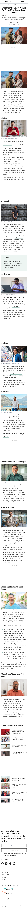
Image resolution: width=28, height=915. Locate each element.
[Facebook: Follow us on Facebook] (2, 863)
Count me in (14, 850)
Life (9, 4)
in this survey (19, 238)
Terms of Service (6, 902)
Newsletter (5, 872)
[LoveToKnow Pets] (7, 892)
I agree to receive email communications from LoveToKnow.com (15, 854)
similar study (12, 150)
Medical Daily (16, 307)
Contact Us (5, 879)
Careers (4, 877)
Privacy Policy (5, 900)
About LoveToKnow (7, 870)
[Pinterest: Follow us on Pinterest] (10, 863)
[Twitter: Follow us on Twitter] (6, 863)
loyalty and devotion (9, 310)
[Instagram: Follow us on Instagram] (14, 863)
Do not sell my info (6, 898)
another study (18, 243)
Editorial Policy (6, 875)
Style (12, 4)
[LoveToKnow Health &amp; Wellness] (7, 888)
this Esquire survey (16, 374)
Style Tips (17, 4)
